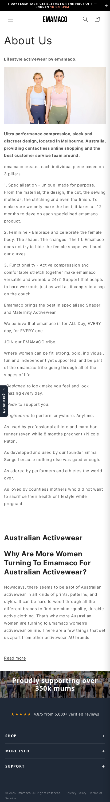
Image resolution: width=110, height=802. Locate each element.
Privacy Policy (75, 793)
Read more (15, 658)
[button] (11, 19)
